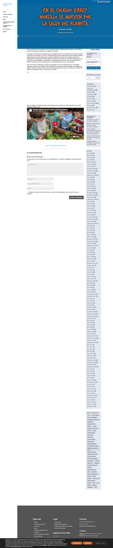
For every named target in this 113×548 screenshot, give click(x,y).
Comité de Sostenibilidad (91, 89)
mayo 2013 (90, 400)
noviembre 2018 (91, 314)
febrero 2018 (90, 331)
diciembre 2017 (91, 336)
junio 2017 (90, 347)
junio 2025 (90, 179)
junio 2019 (90, 300)
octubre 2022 (90, 243)
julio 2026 (89, 153)
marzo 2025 (90, 186)
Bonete (94, 430)
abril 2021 (89, 274)
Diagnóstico (90, 94)
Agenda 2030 (90, 421)
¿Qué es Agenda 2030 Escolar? (8, 22)
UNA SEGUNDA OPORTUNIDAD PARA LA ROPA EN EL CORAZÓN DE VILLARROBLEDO (93, 131)
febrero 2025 (90, 188)
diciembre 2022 (91, 239)
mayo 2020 (90, 285)
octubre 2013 (90, 397)
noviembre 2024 (91, 195)
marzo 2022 (90, 256)
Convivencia (90, 463)
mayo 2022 (90, 254)
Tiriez (98, 482)
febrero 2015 (90, 380)
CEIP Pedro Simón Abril (92, 454)
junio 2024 (90, 204)
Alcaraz (94, 426)
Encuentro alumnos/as (92, 465)
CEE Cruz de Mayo (91, 439)
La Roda (89, 476)
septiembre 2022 (91, 245)
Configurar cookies (100, 543)
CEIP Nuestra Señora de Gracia (92, 449)
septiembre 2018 (91, 316)
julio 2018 (89, 320)
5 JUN (88, 415)
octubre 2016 (90, 364)
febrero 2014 (90, 391)
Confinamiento (90, 460)
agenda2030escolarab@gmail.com (87, 526)
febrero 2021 (90, 278)
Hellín (88, 471)
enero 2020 (90, 292)
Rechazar (87, 543)
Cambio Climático (91, 432)
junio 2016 (90, 371)
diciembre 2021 (91, 263)
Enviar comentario (76, 197)
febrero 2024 (90, 212)
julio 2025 (89, 177)
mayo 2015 (90, 375)
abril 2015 (89, 378)
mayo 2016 (90, 373)
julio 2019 (89, 298)
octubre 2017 (90, 340)
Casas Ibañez (90, 435)
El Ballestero (96, 463)
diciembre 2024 (91, 193)
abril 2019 (89, 305)
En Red (5, 31)
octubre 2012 (90, 406)
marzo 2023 (90, 234)
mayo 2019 (90, 303)
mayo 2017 (90, 349)
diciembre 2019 (91, 294)
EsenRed (89, 96)
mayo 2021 (90, 272)
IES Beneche (94, 471)
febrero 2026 (90, 164)
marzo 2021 (90, 276)
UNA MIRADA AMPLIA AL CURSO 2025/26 (93, 120)
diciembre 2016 (91, 360)
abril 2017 (89, 351)
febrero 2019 (90, 307)
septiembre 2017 (91, 342)
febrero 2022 (90, 259)
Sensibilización (91, 107)
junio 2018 (90, 322)
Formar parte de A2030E (7, 26)
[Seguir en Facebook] (54, 536)
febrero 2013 (90, 404)
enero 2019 (90, 309)
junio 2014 (90, 384)
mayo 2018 (90, 325)
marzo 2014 (90, 389)
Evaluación (90, 99)
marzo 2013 (90, 402)
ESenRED (89, 467)
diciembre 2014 (91, 382)
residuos (89, 482)
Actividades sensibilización (93, 419)
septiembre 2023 (91, 223)
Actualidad (60, 32)
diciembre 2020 (91, 281)
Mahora (94, 476)
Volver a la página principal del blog (55, 145)
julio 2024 (89, 201)
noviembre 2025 (91, 171)
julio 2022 (89, 250)
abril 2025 (89, 184)
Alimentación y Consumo (92, 428)
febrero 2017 (90, 356)
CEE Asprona (90, 437)
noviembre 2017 (91, 338)
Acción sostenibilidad (92, 417)
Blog (4, 19)
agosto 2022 (90, 248)
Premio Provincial (91, 480)
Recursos (5, 17)
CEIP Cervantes (90, 441)
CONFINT (89, 92)
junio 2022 (90, 252)
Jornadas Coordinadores (92, 474)
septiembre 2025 (91, 175)
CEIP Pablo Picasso (91, 452)
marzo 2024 (90, 210)
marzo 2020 (90, 289)
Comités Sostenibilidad (92, 458)
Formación (90, 101)
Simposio (89, 110)
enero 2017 (90, 358)
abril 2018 (89, 327)
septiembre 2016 (91, 367)
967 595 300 (87, 521)
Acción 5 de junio (95, 415)
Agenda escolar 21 (91, 424)
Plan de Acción (68, 32)
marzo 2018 (90, 329)
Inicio (4, 11)
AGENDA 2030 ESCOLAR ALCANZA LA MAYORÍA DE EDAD (93, 137)
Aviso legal (57, 522)
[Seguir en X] (57, 536)
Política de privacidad (60, 524)
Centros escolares (8, 14)
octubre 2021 (90, 265)
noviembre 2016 (91, 362)
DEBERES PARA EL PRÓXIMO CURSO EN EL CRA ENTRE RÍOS (93, 143)
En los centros (6, 29)
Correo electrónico (92, 62)
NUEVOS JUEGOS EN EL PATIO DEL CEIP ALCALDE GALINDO (93, 125)
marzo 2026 (90, 162)
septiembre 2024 (91, 199)
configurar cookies (47, 545)
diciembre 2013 (91, 395)
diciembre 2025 (91, 168)
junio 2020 (90, 283)
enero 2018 (90, 333)
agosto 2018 (90, 318)
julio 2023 (89, 226)
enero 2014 (90, 393)
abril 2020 (89, 287)
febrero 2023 (90, 237)
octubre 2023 (90, 221)
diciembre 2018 (91, 311)
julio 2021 (89, 267)
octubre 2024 (90, 197)
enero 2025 (90, 190)
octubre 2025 (90, 173)
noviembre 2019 (91, 296)
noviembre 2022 (91, 241)
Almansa (89, 430)
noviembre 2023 (91, 219)
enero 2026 (90, 166)
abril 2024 (89, 208)
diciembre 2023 (91, 217)
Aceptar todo (76, 543)
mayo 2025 (90, 182)
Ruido (94, 482)
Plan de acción (96, 478)
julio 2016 (89, 369)
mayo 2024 (90, 206)
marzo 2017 (90, 353)
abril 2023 (89, 232)
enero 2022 (90, 261)
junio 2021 (90, 270)
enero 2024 (90, 215)
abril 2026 (89, 160)
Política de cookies (59, 528)
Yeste (95, 487)
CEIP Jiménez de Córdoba (93, 446)
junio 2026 (90, 155)
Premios (89, 105)
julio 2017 (89, 345)
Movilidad (89, 478)
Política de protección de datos (63, 526)
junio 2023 (90, 228)
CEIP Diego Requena (91, 443)
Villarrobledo (90, 487)
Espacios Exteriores (91, 469)
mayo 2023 (90, 230)
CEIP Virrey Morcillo (91, 456)
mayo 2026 (90, 157)
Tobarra (89, 485)
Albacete (89, 426)
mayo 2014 (90, 386)
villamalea (94, 485)
